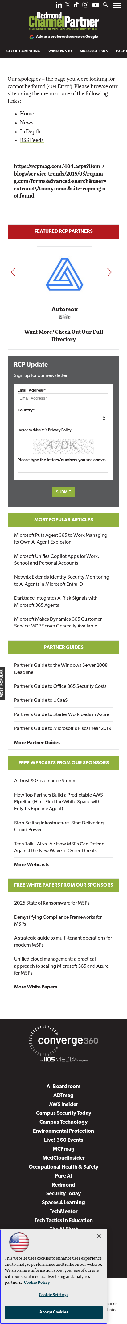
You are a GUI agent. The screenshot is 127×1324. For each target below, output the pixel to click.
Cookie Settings (53, 1295)
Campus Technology (63, 1122)
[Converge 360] (63, 1042)
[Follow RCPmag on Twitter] (67, 5)
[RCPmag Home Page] (63, 16)
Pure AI (63, 1176)
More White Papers (35, 987)
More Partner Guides (37, 742)
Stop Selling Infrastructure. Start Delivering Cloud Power (59, 826)
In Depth (30, 131)
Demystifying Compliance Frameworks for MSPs (58, 921)
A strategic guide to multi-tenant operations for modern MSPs (63, 942)
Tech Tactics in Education (64, 1220)
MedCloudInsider (64, 1158)
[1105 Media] (63, 1060)
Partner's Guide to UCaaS (41, 700)
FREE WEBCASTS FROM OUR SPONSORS (63, 763)
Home (27, 113)
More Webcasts (31, 864)
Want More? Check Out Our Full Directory (63, 335)
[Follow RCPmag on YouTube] (95, 5)
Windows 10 (60, 51)
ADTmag (63, 1095)
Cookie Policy (37, 1283)
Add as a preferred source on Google (67, 37)
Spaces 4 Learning (63, 1202)
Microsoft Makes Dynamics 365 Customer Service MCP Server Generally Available (58, 623)
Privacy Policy (60, 430)
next (109, 272)
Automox (64, 309)
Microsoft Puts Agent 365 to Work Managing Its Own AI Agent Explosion (60, 539)
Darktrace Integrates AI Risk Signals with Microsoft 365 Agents (56, 602)
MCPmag (64, 1149)
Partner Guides (64, 647)
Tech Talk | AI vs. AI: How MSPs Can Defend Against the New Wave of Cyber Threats (59, 847)
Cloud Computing (23, 51)
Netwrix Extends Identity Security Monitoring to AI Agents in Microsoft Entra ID (61, 581)
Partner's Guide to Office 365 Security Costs (60, 686)
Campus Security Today (63, 1113)
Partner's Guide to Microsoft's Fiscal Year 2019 (62, 728)
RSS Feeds (32, 140)
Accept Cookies (53, 1312)
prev (13, 272)
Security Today (63, 1193)
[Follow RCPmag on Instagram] (85, 6)
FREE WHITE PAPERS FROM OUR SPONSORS (63, 885)
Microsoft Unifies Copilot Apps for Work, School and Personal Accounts (56, 560)
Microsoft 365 (94, 51)
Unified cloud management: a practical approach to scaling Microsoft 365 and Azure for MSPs (61, 966)
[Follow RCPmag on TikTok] (76, 6)
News (27, 122)
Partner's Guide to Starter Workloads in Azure (61, 714)
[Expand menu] (117, 7)
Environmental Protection (63, 1131)
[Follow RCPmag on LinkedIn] (59, 6)
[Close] (99, 1236)
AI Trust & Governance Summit (46, 781)
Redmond (63, 1185)
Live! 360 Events (63, 1140)
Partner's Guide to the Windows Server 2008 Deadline (61, 669)
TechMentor (64, 1211)
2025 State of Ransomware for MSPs (52, 903)
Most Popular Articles (63, 520)
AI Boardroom (63, 1086)
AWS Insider (63, 1104)
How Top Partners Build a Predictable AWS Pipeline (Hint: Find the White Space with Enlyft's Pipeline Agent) (58, 802)
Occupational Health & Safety (63, 1167)
